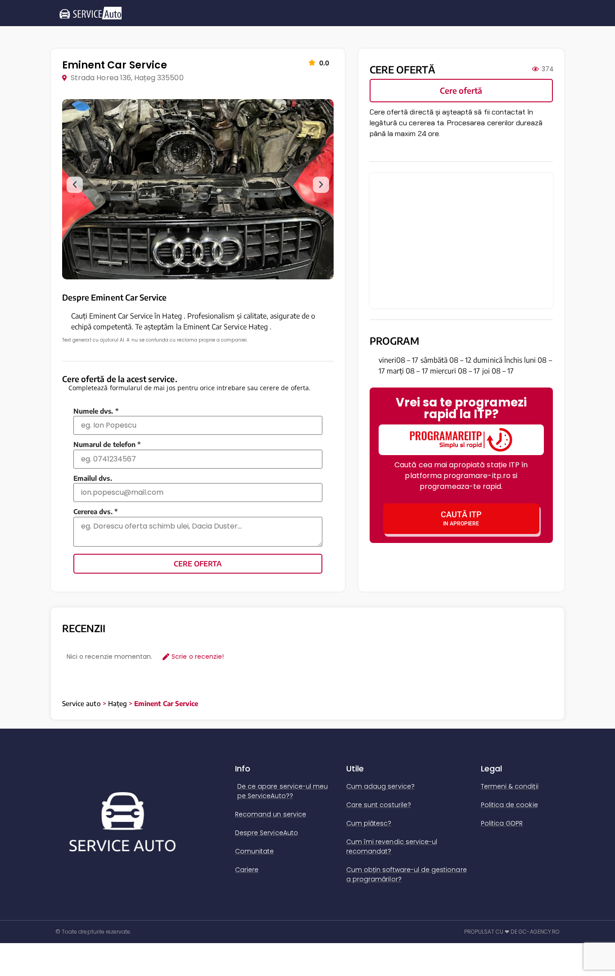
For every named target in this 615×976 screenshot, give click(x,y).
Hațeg (117, 703)
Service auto (81, 703)
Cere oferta (198, 563)
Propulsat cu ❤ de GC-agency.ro (512, 931)
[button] (75, 185)
